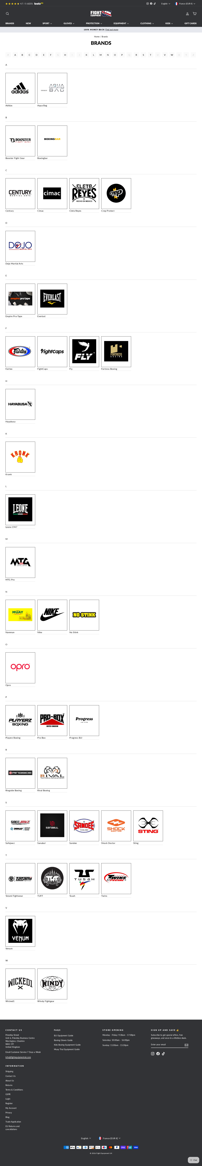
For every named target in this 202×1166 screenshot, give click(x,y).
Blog (7, 1117)
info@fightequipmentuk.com (18, 1057)
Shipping (9, 1071)
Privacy (8, 1113)
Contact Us (10, 1076)
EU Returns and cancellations (12, 1127)
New (28, 23)
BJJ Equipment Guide (63, 1035)
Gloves (68, 23)
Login (7, 1099)
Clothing (146, 23)
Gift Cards (191, 23)
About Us (9, 1081)
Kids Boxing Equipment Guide (67, 1045)
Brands (9, 23)
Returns (9, 1085)
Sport (46, 23)
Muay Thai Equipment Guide (67, 1049)
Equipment (120, 23)
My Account (10, 1108)
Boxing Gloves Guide (63, 1040)
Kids (168, 23)
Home (97, 37)
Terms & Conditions (14, 1090)
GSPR (8, 1094)
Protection (93, 23)
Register (9, 1103)
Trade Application (13, 1122)
